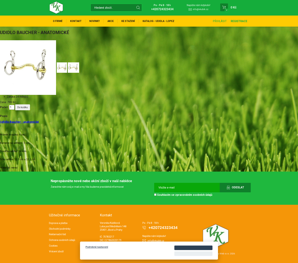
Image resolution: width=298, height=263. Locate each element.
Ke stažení (128, 21)
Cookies (53, 245)
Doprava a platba (58, 223)
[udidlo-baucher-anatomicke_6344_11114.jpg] (28, 67)
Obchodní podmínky (60, 228)
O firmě (57, 21)
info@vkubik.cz (200, 9)
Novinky (94, 21)
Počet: (4, 107)
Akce (110, 21)
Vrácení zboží (56, 251)
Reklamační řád (57, 234)
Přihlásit (220, 21)
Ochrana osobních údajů (62, 240)
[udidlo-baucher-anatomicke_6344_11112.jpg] (62, 67)
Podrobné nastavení (97, 247)
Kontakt (76, 21)
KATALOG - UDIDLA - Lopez (158, 21)
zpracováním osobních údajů (193, 194)
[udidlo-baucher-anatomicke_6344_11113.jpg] (73, 67)
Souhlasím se (184, 194)
